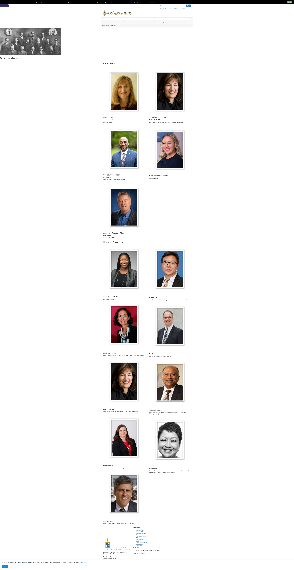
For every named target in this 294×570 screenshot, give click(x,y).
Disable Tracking (83, 562)
